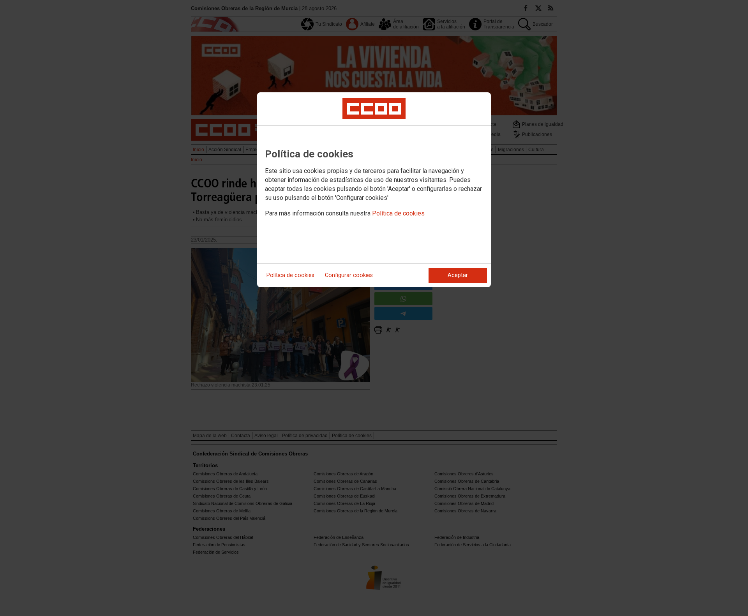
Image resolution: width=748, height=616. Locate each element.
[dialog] (374, 189)
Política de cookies (398, 213)
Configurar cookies (349, 275)
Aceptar (458, 275)
